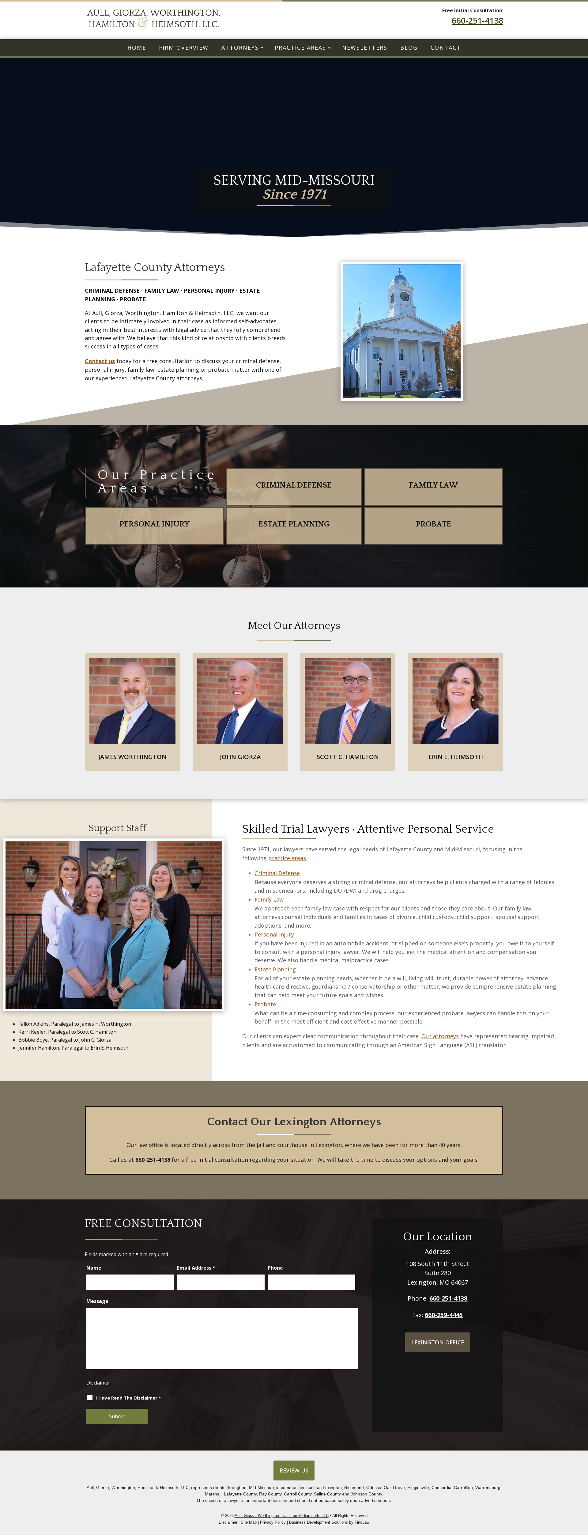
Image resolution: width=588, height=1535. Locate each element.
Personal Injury (274, 934)
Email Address (196, 1267)
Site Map (249, 1522)
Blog (409, 48)
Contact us (100, 361)
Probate (265, 1004)
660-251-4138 (477, 20)
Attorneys (240, 48)
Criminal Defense (277, 873)
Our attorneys (440, 1036)
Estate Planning (275, 969)
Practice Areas (300, 48)
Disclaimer (98, 1382)
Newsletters (364, 48)
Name (93, 1267)
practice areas (287, 858)
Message (97, 1301)
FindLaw (362, 1522)
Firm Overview (184, 48)
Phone (275, 1267)
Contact (446, 48)
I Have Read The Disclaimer (128, 1398)
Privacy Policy (273, 1522)
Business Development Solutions (318, 1522)
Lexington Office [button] (437, 1342)
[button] (582, 1498)
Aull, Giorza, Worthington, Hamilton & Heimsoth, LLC (282, 1515)
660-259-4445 (444, 1315)
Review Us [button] (294, 1470)
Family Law (269, 899)
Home (136, 48)
